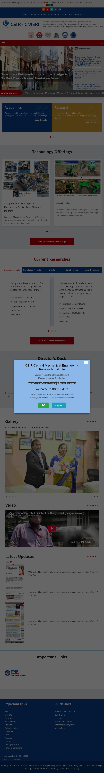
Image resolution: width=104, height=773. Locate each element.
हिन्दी (43, 405)
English (58, 405)
